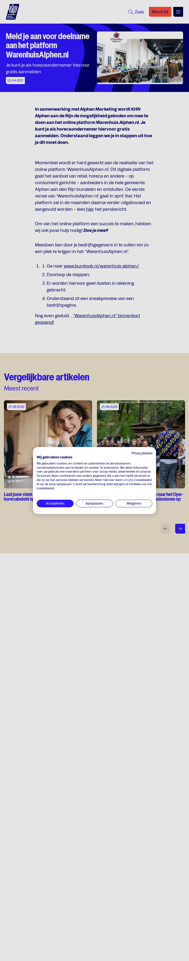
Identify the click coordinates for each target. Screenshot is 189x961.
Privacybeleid (142, 453)
